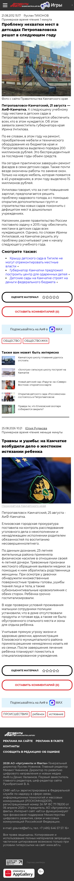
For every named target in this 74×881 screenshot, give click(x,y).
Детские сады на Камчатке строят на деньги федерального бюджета (37, 280)
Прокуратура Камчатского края (24, 506)
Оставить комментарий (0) (37, 311)
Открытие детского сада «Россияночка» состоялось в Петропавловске (42, 395)
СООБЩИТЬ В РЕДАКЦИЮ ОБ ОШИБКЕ (31, 752)
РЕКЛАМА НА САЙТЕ (18, 741)
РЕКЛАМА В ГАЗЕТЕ (49, 741)
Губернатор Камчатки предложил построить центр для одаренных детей (36, 272)
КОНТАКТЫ (11, 746)
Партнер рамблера (36, 862)
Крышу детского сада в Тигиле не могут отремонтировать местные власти (34, 262)
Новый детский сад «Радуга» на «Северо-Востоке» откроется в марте (42, 383)
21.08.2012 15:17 (11, 15)
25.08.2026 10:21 (12, 428)
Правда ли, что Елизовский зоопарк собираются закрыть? (39, 408)
